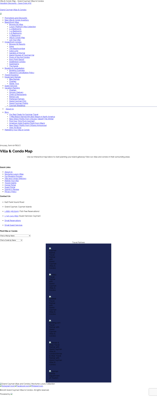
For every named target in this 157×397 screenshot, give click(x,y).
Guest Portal (10, 187)
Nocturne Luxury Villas (14, 174)
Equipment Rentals (13, 77)
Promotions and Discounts (16, 18)
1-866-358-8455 (12, 211)
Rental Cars (14, 97)
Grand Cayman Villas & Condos (13, 10)
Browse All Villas (16, 24)
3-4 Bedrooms (15, 31)
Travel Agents (10, 183)
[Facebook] (22, 386)
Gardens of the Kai (17, 53)
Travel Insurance (12, 75)
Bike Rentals (14, 79)
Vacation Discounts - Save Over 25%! (15, 3)
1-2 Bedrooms (15, 29)
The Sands (13, 66)
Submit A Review (12, 189)
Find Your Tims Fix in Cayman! (22, 121)
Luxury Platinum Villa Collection (22, 27)
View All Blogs (15, 127)
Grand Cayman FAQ (17, 101)
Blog (7, 112)
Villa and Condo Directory (15, 178)
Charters (12, 81)
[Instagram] (7, 386)
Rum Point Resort (16, 59)
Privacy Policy (10, 192)
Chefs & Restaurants (18, 94)
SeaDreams (14, 64)
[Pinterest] (36, 386)
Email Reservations (13, 220)
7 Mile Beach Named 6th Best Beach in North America (32, 117)
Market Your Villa (12, 181)
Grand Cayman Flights (18, 103)
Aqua (11, 46)
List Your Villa (14, 40)
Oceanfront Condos (13, 42)
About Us (10, 109)
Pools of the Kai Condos (19, 57)
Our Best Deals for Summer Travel (23, 114)
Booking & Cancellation (14, 68)
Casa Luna (13, 51)
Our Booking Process (13, 176)
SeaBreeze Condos (17, 62)
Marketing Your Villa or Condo (17, 130)
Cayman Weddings (17, 105)
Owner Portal (10, 185)
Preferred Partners (16, 99)
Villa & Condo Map (17, 38)
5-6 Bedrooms (15, 33)
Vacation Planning (12, 88)
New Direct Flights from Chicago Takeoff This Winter (31, 119)
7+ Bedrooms (14, 35)
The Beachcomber (17, 48)
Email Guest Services (13, 225)
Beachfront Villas (12, 22)
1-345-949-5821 (11, 216)
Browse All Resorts (17, 44)
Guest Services (11, 86)
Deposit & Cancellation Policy (21, 73)
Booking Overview (17, 70)
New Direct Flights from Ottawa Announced (28, 125)
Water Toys (14, 83)
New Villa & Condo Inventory (17, 20)
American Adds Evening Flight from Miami (27, 123)
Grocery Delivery (16, 92)
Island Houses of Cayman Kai (21, 55)
